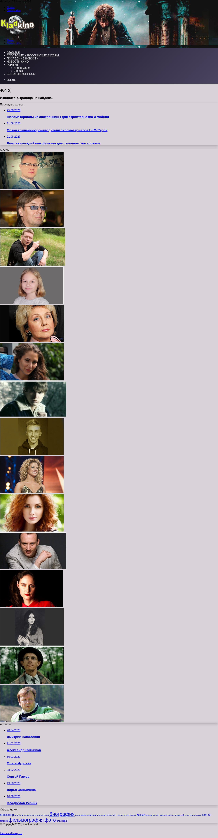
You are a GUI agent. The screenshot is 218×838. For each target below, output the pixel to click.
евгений (101, 815)
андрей (39, 815)
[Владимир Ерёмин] (32, 226)
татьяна (4, 821)
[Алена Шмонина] (31, 606)
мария (156, 815)
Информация (22, 67)
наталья (172, 815)
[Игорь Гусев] (32, 188)
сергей (206, 814)
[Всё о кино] (17, 34)
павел (198, 815)
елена (120, 815)
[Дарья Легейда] (32, 492)
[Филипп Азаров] (33, 415)
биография (62, 814)
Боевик (18, 70)
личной (141, 814)
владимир (80, 815)
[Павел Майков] (32, 264)
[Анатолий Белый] (33, 568)
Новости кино (18, 61)
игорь (126, 815)
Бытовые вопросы (21, 73)
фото (50, 820)
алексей (19, 815)
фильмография (26, 820)
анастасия (29, 815)
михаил (163, 815)
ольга (193, 815)
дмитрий (92, 815)
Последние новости (22, 58)
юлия (59, 821)
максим (149, 815)
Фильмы (13, 64)
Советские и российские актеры (33, 55)
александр (7, 814)
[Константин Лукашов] (32, 683)
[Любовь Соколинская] (32, 379)
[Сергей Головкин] (32, 721)
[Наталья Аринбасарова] (32, 644)
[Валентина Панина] (32, 341)
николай (180, 815)
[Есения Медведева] (32, 303)
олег (187, 815)
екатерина (111, 815)
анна (46, 815)
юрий (64, 821)
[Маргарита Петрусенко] (32, 530)
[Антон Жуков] (32, 454)
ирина (133, 815)
